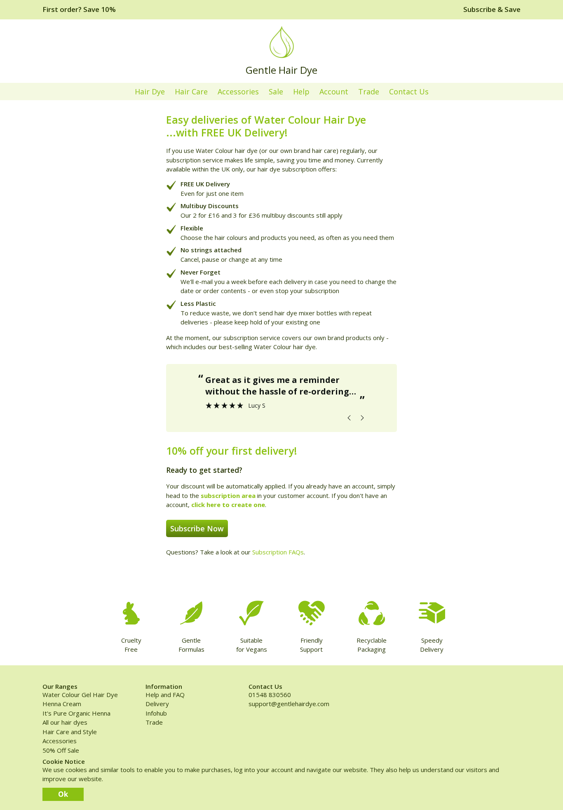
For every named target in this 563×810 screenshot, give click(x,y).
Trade (368, 91)
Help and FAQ (165, 694)
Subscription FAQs (278, 552)
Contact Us (409, 91)
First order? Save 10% (79, 9)
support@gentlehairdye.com (289, 704)
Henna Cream (61, 704)
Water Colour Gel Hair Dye (80, 694)
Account (333, 91)
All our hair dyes (64, 722)
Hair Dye (150, 91)
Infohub (156, 713)
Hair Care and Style (69, 732)
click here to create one (228, 504)
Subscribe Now (197, 528)
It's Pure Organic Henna (76, 713)
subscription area (228, 495)
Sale (276, 91)
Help (301, 91)
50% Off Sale (60, 750)
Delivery (157, 704)
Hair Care (191, 91)
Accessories (238, 91)
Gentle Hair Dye (281, 70)
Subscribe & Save (492, 9)
